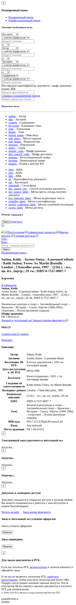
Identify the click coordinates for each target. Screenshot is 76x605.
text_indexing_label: (19, 198)
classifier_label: (17, 201)
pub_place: (14, 138)
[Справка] (37, 235)
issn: (10, 172)
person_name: (16, 135)
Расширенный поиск (21, 17)
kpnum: (12, 163)
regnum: (13, 157)
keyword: (13, 125)
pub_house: (14, 141)
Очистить (16, 221)
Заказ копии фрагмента (37, 512)
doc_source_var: (17, 188)
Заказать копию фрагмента (49, 320)
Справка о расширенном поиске (20, 95)
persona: (13, 144)
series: (11, 147)
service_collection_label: (22, 204)
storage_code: (16, 151)
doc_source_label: (18, 191)
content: (12, 122)
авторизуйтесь (38, 567)
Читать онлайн (10, 512)
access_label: (15, 207)
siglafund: (13, 185)
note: (11, 128)
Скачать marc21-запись (15, 334)
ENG (4, 238)
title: (10, 119)
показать (17, 214)
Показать (6, 340)
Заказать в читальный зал (16, 320)
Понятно (7, 532)
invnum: (13, 160)
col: (10, 182)
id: (9, 179)
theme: (12, 132)
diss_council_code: (19, 154)
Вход (4, 242)
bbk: (10, 176)
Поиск (6, 222)
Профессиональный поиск (24, 20)
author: (12, 116)
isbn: (11, 169)
